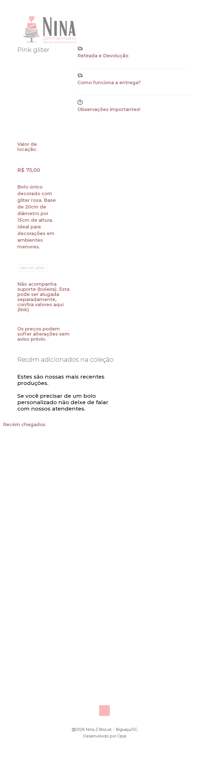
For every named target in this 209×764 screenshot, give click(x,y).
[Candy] (28, 461)
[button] (134, 57)
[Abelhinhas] (130, 461)
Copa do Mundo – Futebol (175, 595)
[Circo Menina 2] (180, 461)
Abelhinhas (128, 499)
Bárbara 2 (125, 685)
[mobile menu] (183, 28)
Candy (20, 499)
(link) (23, 310)
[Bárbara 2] (130, 647)
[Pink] (79, 461)
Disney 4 (124, 589)
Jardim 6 (73, 685)
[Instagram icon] (112, 745)
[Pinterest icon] (107, 745)
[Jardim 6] (79, 647)
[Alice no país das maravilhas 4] (28, 551)
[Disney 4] (130, 551)
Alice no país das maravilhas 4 (28, 598)
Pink (67, 499)
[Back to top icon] (104, 710)
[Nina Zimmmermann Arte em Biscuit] (50, 28)
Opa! (121, 736)
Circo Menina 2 (176, 502)
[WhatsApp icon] (96, 745)
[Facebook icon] (102, 745)
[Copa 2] (79, 551)
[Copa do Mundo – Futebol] (180, 551)
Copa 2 (71, 589)
